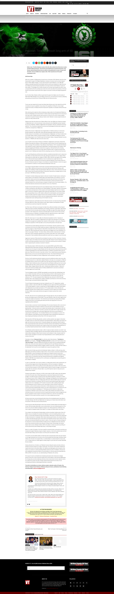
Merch (63, 2)
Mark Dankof (79, 212)
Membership (55, 2)
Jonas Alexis (75, 208)
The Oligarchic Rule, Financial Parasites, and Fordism (33, 529)
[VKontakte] (84, 4)
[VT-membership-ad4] (79, 76)
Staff (44, 2)
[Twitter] (82, 4)
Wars (59, 13)
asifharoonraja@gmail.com (39, 468)
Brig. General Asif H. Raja (30, 53)
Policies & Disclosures (44, 516)
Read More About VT (57, 585)
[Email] (47, 63)
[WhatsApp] (39, 63)
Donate (51, 2)
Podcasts (69, 13)
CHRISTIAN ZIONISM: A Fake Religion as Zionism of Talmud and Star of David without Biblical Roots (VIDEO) (79, 124)
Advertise (67, 2)
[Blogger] (68, 4)
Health (32, 13)
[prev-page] (26, 553)
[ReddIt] (44, 63)
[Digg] (55, 63)
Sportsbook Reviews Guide (38, 592)
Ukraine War (41, 545)
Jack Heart (86, 211)
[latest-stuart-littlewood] (78, 201)
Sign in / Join (37, 2)
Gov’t (27, 13)
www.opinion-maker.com (32, 501)
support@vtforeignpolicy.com (52, 588)
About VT (41, 2)
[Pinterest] (36, 63)
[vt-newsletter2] (78, 223)
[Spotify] (80, 4)
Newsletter (59, 2)
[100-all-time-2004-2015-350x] (79, 565)
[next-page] (28, 553)
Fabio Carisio (80, 211)
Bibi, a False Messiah (57, 546)
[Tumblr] (53, 63)
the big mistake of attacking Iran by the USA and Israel (78, 132)
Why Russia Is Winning (75, 147)
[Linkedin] (42, 63)
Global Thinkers (73, 226)
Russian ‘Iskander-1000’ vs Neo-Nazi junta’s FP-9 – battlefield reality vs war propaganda (79, 181)
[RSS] (78, 4)
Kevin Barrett (81, 208)
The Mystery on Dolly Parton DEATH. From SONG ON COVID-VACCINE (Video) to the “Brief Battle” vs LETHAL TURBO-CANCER (79, 115)
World (63, 13)
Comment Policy (53, 516)
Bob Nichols (76, 213)
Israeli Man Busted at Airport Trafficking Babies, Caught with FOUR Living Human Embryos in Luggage (79, 189)
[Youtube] (88, 4)
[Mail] (72, 4)
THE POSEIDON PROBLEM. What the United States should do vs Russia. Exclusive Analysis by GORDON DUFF (79, 163)
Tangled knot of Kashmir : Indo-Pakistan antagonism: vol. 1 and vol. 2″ (48, 497)
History (37, 13)
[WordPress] (86, 4)
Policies (47, 2)
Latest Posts (72, 110)
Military (54, 13)
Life (50, 13)
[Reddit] (74, 4)
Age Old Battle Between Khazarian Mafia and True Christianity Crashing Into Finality (45, 548)
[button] (87, 13)
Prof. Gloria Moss (72, 212)
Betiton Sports (46, 592)
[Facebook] (70, 4)
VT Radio (75, 13)
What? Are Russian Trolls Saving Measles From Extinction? (57, 529)
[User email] (29, 504)
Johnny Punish (81, 216)
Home (26, 16)
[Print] (50, 63)
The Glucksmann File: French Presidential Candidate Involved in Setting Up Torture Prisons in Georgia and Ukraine (79, 140)
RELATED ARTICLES (29, 534)
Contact (71, 2)
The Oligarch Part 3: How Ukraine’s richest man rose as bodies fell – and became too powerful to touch (79, 155)
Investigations (43, 13)
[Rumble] (76, 4)
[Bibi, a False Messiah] (60, 541)
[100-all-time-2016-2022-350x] (79, 571)
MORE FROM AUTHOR (39, 534)
